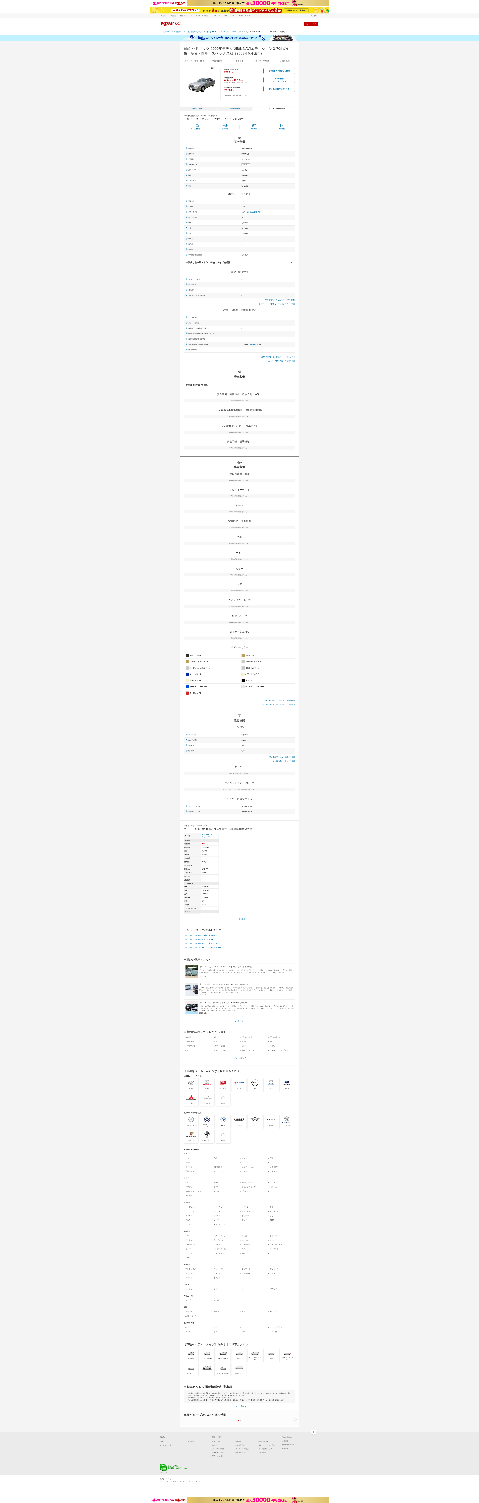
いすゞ (216, 1163)
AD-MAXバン (275, 1037)
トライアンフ (219, 1253)
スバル (244, 1163)
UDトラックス (219, 1171)
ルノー (244, 1289)
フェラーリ (274, 1269)
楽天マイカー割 (217, 1456)
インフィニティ (220, 1224)
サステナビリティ (195, 1481)
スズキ (272, 1163)
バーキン (188, 1332)
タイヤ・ (262, 61)
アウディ (188, 1187)
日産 (215, 1158)
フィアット (246, 1269)
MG (243, 1253)
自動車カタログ (240, 1452)
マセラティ (189, 1273)
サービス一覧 (164, 1481)
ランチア (217, 1273)
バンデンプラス (220, 1249)
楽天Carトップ (168, 32)
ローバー (273, 1240)
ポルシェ (273, 1187)
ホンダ (244, 1158)
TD (243, 1327)
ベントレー (189, 1240)
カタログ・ (194, 61)
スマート (273, 1182)
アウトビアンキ (220, 1269)
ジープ (216, 1220)
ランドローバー (220, 1240)
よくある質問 (189, 1441)
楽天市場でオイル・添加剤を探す (282, 757)
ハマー (188, 1224)
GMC (272, 1220)
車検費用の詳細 (255, 344)
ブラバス (245, 1191)
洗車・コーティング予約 (266, 1445)
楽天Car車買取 (263, 1441)
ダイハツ (188, 1167)
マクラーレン (247, 1249)
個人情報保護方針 (288, 1445)
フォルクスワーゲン (249, 1187)
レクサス (245, 1171)
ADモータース (190, 1316)
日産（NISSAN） (212, 32)
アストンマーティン (221, 1236)
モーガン (188, 1249)
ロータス (245, 1240)
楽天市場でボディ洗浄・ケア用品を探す (279, 700)
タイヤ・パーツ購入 (242, 1449)
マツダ (188, 1163)
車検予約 (215, 1445)
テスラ (188, 1220)
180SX (188, 1037)
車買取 (217, 61)
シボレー (273, 1207)
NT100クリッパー (221, 1050)
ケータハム (246, 1244)
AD (215, 1037)
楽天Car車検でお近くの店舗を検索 (281, 361)
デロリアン (218, 1216)
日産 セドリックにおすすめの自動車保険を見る (202, 947)
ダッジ (244, 1220)
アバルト (188, 1278)
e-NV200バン (190, 1046)
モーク (188, 1258)
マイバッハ (218, 1191)
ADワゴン (245, 1042)
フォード (217, 1211)
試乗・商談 (216, 1441)
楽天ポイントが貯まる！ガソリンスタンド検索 (277, 304)
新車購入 (238, 1441)
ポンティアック (248, 1211)
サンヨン (273, 1312)
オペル (216, 1187)
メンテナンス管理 (218, 1449)
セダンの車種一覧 (254, 212)
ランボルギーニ (248, 1273)
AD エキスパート (248, 1037)
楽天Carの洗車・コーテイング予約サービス (278, 704)
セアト (216, 1332)
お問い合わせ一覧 (179, 1481)
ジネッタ (217, 1244)
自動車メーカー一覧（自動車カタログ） (189, 32)
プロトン (217, 1327)
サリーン (245, 1216)
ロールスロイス (191, 1244)
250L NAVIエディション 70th (208, 836)
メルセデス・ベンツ (193, 1191)
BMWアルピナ (247, 1182)
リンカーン (189, 1216)
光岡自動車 (218, 1167)
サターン (245, 1207)
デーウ (216, 1312)
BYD (187, 1327)
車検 (239, 61)
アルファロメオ (191, 1269)
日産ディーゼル (248, 1167)
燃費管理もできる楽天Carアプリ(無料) (280, 300)
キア (243, 1312)
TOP (161, 1441)
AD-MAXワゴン (191, 1042)
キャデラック (190, 1207)
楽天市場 (314, 16)
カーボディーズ (276, 1244)
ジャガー (245, 1236)
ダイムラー (274, 1236)
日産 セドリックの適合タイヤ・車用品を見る (201, 943)
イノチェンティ (220, 1278)
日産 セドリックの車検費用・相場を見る (200, 939)
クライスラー (219, 1207)
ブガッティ (274, 1289)
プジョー (217, 1289)
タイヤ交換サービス (265, 1449)
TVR (187, 1236)
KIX (186, 1050)
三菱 (271, 1158)
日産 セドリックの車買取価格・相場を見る (200, 935)
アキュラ (273, 1171)
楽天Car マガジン (218, 1452)
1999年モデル (236, 32)
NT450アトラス (248, 1050)
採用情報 (285, 1448)
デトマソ (273, 1273)
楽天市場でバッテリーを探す (284, 761)
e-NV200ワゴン (220, 1046)
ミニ (271, 1191)
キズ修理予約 (239, 1445)
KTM (243, 1332)
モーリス (188, 1253)
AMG (187, 1182)
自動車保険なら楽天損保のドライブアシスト (277, 357)
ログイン (312, 23)
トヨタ (188, 1158)
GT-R (244, 1046)
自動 (285, 61)
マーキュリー (275, 1211)
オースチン (274, 1249)
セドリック (225, 32)
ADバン (216, 1042)
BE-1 (272, 1042)
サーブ (188, 1300)
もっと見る (238, 919)
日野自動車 (274, 1167)
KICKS (272, 1046)
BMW (216, 1182)
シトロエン (189, 1289)
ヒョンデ (188, 1312)
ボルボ (216, 1300)
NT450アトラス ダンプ (279, 1050)
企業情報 (285, 1441)
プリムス (273, 1216)
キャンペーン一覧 (166, 1445)
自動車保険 (262, 1452)
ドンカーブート (276, 1327)
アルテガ (188, 1196)
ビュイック (189, 1211)
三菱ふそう (189, 1171)
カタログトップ (197, 109)
